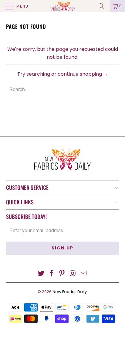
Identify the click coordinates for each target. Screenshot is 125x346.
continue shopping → (83, 74)
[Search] (103, 6)
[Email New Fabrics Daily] (83, 273)
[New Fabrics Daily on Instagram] (72, 273)
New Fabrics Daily (69, 292)
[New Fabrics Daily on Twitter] (41, 273)
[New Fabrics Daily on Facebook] (51, 273)
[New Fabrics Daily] (62, 6)
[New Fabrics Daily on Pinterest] (62, 273)
